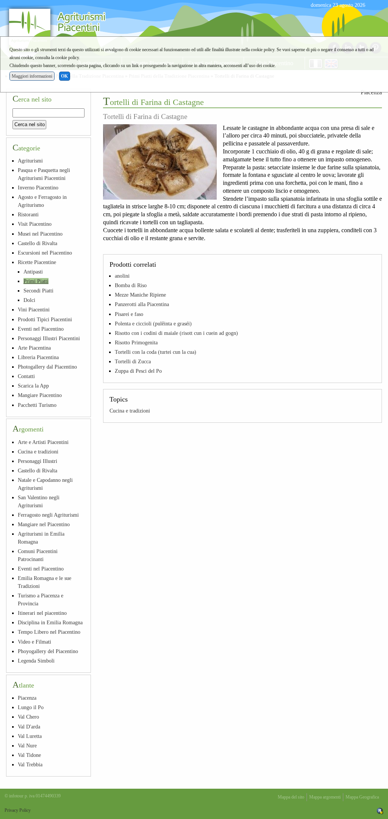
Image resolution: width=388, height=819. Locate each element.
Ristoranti (28, 214)
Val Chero (28, 717)
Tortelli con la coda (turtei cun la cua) (155, 352)
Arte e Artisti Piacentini (43, 442)
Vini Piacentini (34, 309)
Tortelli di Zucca (133, 361)
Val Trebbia (30, 764)
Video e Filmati (34, 642)
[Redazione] (380, 810)
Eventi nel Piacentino (41, 329)
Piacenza (27, 698)
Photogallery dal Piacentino (47, 367)
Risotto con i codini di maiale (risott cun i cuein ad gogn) (176, 333)
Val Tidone (29, 755)
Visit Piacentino (35, 224)
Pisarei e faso (129, 314)
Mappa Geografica (362, 797)
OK (64, 76)
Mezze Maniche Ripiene (140, 295)
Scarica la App (33, 386)
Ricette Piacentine (37, 262)
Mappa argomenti (325, 797)
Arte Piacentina (34, 348)
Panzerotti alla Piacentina (142, 304)
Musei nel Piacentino (40, 234)
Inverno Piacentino (38, 187)
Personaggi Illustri (37, 461)
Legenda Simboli (36, 661)
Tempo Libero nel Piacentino (49, 632)
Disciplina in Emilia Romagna (50, 622)
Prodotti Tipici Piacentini (45, 319)
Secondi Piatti (38, 291)
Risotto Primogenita (136, 342)
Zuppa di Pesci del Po (138, 371)
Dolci (29, 300)
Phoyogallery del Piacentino (48, 651)
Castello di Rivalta (37, 243)
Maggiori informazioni (32, 76)
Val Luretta (30, 736)
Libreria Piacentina (38, 357)
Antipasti (33, 272)
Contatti (26, 376)
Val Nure (27, 745)
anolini (122, 276)
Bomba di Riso (131, 285)
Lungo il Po (31, 707)
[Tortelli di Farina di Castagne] (160, 162)
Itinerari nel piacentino (42, 613)
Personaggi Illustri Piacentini (49, 338)
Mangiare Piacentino (40, 395)
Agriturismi (30, 161)
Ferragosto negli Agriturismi (48, 515)
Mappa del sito (291, 797)
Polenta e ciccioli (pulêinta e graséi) (153, 323)
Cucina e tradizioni (130, 411)
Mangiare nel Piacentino (44, 524)
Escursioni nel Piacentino (45, 253)
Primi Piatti (35, 281)
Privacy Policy (18, 810)
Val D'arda (29, 727)
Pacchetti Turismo (37, 405)
